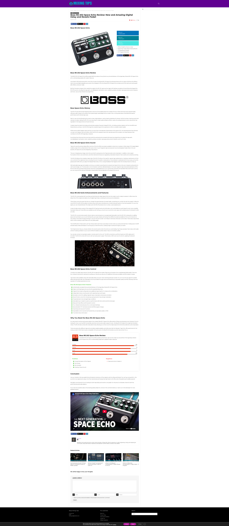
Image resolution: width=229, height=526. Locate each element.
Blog (75, 10)
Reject (133, 524)
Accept (126, 524)
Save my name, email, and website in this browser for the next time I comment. (92, 497)
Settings (139, 524)
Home (71, 10)
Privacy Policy (103, 515)
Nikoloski (79, 438)
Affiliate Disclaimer (104, 520)
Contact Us (102, 518)
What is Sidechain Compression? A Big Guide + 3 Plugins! (131, 464)
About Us (102, 513)
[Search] (158, 514)
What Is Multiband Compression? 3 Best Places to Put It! (112, 464)
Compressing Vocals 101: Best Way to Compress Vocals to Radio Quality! (78, 464)
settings (114, 524)
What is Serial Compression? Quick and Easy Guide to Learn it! (95, 464)
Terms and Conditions (104, 516)
